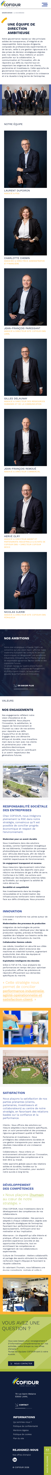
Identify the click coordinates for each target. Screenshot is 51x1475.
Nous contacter (23, 1363)
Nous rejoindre (47, 1464)
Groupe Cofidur (7, 12)
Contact (23, 1405)
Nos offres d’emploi (22, 1455)
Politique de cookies (22, 1434)
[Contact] (47, 1450)
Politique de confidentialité (25, 1426)
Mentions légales (21, 1430)
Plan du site (18, 1438)
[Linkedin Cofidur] (25, 1460)
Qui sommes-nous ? (22, 1422)
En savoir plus (26, 685)
